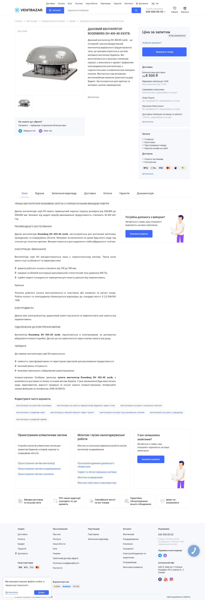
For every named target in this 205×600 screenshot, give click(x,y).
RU (157, 4)
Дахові (72, 21)
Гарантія (117, 3)
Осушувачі (128, 549)
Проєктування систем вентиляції (36, 463)
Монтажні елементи (133, 567)
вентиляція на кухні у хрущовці (166, 412)
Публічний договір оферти (65, 558)
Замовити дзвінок (139, 234)
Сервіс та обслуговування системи (97, 472)
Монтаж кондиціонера (90, 477)
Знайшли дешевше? (151, 43)
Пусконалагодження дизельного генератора (96, 465)
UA (153, 4)
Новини (56, 553)
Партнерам (106, 3)
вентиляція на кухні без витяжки (33, 405)
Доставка (50, 3)
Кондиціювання (131, 539)
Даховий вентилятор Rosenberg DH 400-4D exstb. (102, 21)
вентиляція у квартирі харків (31, 419)
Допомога (143, 3)
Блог (70, 3)
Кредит (21, 544)
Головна (18, 21)
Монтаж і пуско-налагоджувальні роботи (101, 437)
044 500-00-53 (154, 11)
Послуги (79, 3)
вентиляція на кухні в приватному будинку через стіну (86, 405)
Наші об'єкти (91, 3)
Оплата (61, 3)
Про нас (57, 534)
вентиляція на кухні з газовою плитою (141, 405)
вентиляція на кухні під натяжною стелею (122, 412)
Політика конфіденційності (66, 563)
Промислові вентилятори (53, 21)
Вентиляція (32, 21)
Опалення (128, 544)
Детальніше (147, 122)
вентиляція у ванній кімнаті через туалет (72, 412)
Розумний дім (129, 562)
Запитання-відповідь (98, 539)
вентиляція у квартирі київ (30, 412)
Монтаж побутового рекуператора (97, 482)
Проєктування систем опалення (36, 474)
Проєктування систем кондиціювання (39, 468)
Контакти (129, 3)
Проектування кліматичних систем (42, 435)
